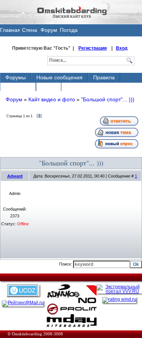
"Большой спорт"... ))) (107, 99)
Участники (18, 86)
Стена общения (29, 31)
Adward (15, 176)
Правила (104, 77)
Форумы (15, 77)
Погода (69, 30)
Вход (122, 48)
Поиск (48, 86)
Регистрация (92, 48)
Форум (49, 30)
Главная (10, 30)
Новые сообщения (59, 77)
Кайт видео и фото (51, 99)
